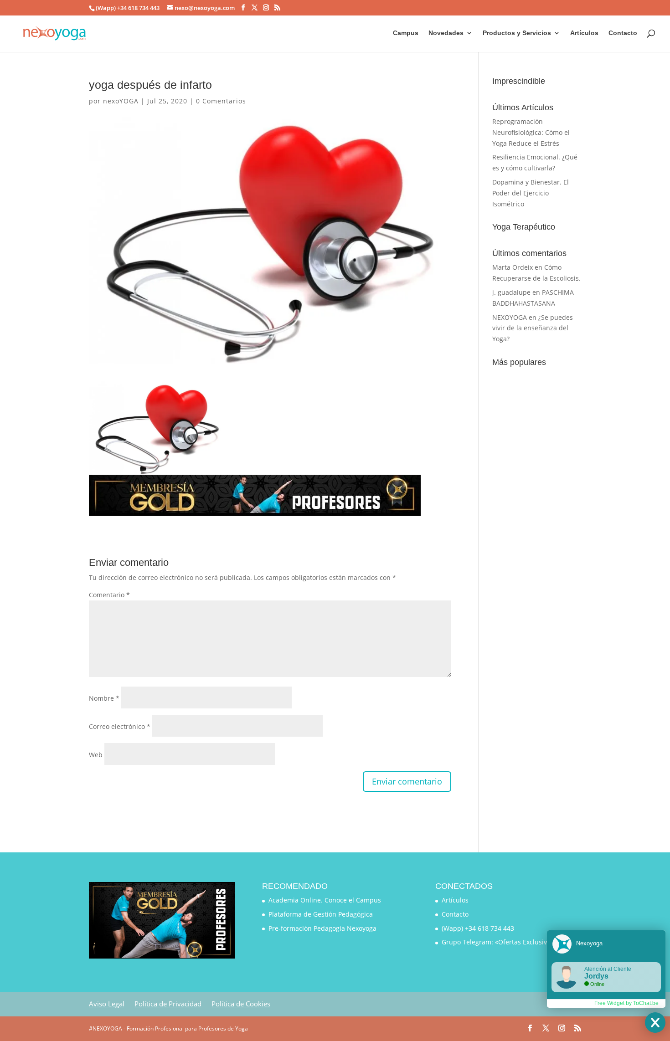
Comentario (109, 594)
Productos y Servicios (517, 33)
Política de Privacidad (167, 1003)
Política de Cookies (240, 1003)
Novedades (446, 33)
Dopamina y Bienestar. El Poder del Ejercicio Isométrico (530, 193)
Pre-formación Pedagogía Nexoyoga (322, 928)
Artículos (584, 33)
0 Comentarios (221, 101)
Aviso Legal (106, 1003)
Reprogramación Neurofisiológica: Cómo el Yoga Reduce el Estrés (531, 132)
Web (96, 754)
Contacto (622, 33)
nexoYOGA (121, 101)
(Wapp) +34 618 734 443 (478, 928)
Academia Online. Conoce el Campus (324, 900)
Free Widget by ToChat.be (626, 1003)
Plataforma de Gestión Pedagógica (320, 914)
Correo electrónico (119, 726)
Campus (405, 33)
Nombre (104, 698)
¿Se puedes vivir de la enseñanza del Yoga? (532, 328)
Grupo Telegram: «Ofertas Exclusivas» (499, 942)
